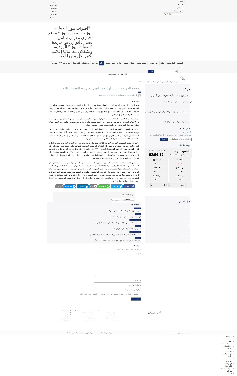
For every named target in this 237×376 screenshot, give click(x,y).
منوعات (54, 63)
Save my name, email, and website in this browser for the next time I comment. (110, 294)
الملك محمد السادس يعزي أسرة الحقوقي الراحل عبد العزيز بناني (168, 112)
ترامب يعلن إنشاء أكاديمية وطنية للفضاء (177, 102)
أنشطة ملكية (142, 63)
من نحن (179, 4)
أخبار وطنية (171, 63)
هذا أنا (181, 68)
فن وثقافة (85, 63)
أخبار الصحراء (153, 63)
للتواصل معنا (179, 1)
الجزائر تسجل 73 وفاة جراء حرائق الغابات (176, 122)
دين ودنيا (94, 63)
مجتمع (126, 63)
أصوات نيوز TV (64, 63)
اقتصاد (132, 63)
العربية (166, 14)
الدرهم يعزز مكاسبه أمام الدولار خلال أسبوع (171, 95)
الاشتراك (164, 139)
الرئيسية (180, 63)
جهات (163, 63)
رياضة (107, 63)
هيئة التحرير (179, 8)
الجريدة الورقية (178, 11)
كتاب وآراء (76, 63)
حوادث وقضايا (117, 63)
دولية (101, 63)
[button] (129, 186)
